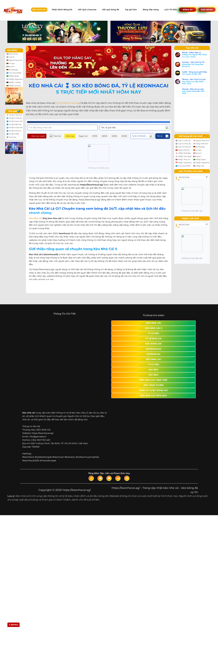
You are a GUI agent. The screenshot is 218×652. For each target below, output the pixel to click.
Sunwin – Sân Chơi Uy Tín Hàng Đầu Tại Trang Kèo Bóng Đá (196, 64)
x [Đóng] (13, 625)
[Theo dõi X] (91, 467)
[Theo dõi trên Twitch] (126, 467)
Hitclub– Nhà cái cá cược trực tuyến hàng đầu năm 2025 (196, 91)
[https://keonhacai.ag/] (12, 10)
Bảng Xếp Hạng (151, 9)
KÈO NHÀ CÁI (39, 9)
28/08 (104, 136)
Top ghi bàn (131, 9)
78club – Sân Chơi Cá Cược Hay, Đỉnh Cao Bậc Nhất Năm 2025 (197, 81)
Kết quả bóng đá (110, 9)
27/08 (94, 136)
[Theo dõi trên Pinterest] (100, 467)
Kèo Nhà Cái (35, 218)
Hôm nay (70, 136)
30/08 (124, 136)
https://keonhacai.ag (68, 103)
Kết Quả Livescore (87, 9)
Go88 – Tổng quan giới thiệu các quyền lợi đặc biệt (197, 73)
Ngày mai (83, 136)
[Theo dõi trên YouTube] (109, 467)
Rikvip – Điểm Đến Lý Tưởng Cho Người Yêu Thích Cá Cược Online (197, 55)
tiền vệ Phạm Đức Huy (117, 462)
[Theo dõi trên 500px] (118, 467)
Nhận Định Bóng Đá (62, 9)
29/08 (114, 136)
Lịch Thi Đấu (170, 9)
